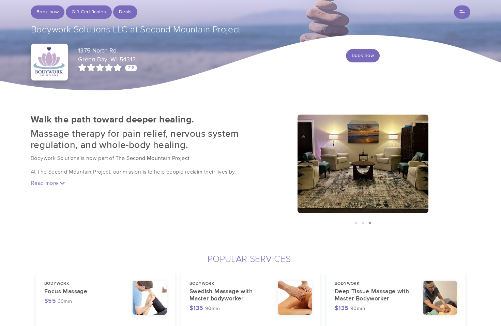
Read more (45, 183)
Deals (125, 12)
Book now (47, 12)
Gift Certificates (89, 12)
